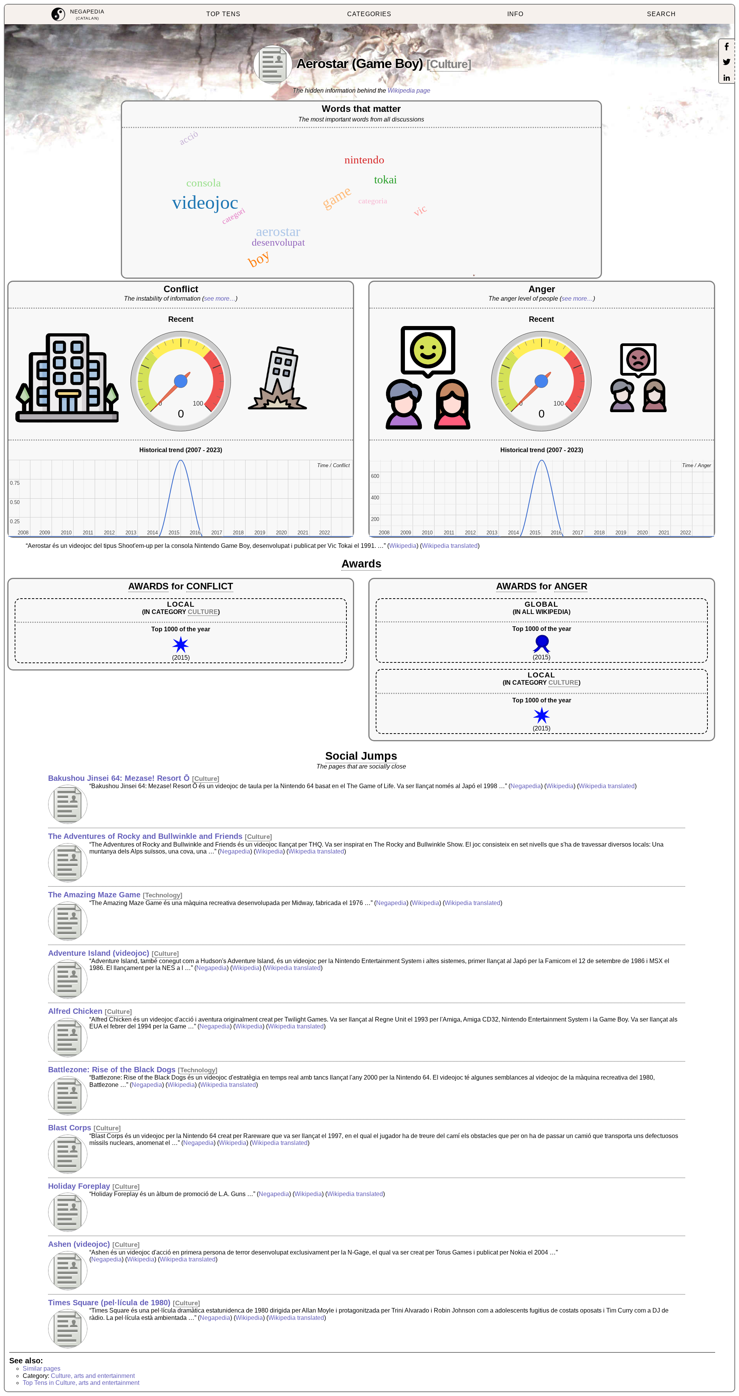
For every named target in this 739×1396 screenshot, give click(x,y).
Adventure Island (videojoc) (98, 953)
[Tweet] (726, 62)
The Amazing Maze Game (94, 894)
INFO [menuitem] (515, 14)
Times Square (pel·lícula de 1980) (109, 1302)
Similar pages (41, 1368)
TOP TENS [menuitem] (223, 14)
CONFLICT (209, 586)
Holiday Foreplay (79, 1186)
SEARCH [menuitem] (661, 14)
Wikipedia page (409, 90)
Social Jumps (361, 756)
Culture (449, 64)
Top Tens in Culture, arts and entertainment (81, 1382)
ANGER (570, 586)
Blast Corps (69, 1127)
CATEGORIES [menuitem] (369, 14)
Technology (162, 895)
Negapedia (525, 786)
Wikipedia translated (450, 545)
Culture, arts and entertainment (93, 1376)
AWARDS (148, 586)
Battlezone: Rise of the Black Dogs (112, 1069)
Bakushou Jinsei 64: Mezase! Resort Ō (119, 778)
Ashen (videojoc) (79, 1244)
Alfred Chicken (75, 1011)
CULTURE (203, 612)
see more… (220, 298)
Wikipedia (402, 545)
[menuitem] (77, 14)
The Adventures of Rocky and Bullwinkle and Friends (145, 836)
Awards (361, 563)
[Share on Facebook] (726, 47)
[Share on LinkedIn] (726, 78)
